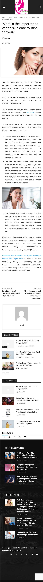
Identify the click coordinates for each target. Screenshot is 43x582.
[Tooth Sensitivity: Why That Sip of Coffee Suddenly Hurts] (8, 355)
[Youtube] (25, 437)
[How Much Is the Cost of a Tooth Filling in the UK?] (8, 344)
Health (10, 17)
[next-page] (7, 373)
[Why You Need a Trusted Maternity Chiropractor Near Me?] (8, 366)
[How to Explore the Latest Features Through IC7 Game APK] (8, 401)
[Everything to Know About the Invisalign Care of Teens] (10, 535)
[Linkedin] (15, 437)
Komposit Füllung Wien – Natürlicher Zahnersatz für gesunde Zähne (27, 467)
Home (4, 17)
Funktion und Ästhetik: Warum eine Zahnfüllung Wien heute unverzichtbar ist (27, 455)
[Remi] (3, 38)
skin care (30, 112)
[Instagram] (9, 437)
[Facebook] (4, 437)
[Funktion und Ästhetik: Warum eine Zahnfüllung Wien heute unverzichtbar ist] (10, 455)
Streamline (19, 346)
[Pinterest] (21, 554)
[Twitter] (20, 437)
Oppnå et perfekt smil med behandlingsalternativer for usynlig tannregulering (27, 478)
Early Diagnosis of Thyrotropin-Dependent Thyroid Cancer (11, 293)
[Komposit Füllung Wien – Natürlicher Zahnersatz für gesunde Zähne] (10, 467)
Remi (9, 38)
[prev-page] (3, 373)
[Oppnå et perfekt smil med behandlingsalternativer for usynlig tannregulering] (10, 479)
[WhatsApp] (32, 554)
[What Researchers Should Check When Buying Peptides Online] (8, 413)
